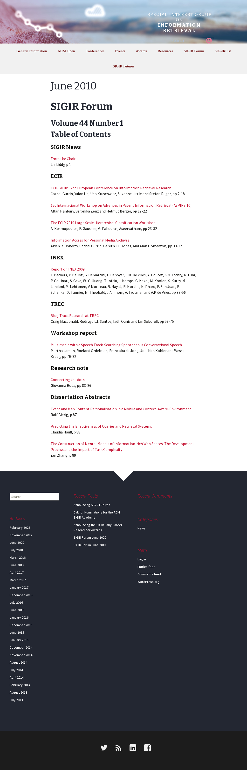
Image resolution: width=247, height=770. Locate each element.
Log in (141, 559)
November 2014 (21, 655)
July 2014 (16, 670)
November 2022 (21, 535)
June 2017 (17, 565)
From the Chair (63, 158)
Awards (141, 51)
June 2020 (17, 542)
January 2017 (19, 587)
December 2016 (21, 595)
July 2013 (16, 700)
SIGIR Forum (194, 51)
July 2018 (16, 550)
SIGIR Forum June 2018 (90, 545)
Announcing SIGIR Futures (92, 505)
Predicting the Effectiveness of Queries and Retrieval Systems (101, 426)
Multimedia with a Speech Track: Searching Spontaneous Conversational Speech (116, 344)
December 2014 (21, 647)
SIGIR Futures (123, 66)
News (141, 528)
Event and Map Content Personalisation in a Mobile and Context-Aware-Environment (121, 408)
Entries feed (146, 567)
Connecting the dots (68, 379)
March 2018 (18, 557)
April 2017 (17, 572)
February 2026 (20, 527)
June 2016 (17, 610)
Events (120, 51)
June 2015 (17, 632)
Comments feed (149, 574)
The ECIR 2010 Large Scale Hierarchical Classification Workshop (103, 222)
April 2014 (17, 677)
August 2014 (18, 662)
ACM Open (66, 51)
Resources (165, 51)
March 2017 (18, 580)
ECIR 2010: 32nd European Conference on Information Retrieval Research (111, 187)
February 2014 (20, 685)
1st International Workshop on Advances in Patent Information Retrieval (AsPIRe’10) (121, 205)
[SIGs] (23, 748)
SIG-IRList (223, 51)
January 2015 (19, 640)
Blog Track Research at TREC (75, 315)
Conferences (95, 51)
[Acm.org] (6, 748)
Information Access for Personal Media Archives (90, 240)
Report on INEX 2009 (68, 269)
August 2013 (18, 692)
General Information (31, 51)
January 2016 (19, 617)
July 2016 (16, 602)
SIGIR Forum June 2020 (90, 537)
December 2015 (21, 625)
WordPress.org (148, 581)
